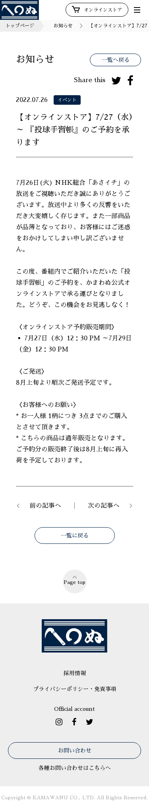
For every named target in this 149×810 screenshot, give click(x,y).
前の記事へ (45, 506)
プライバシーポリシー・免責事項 (74, 689)
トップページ (20, 25)
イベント (67, 100)
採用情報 (75, 673)
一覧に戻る (75, 535)
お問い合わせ (74, 750)
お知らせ (63, 25)
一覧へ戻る (116, 60)
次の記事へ (104, 506)
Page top (74, 582)
